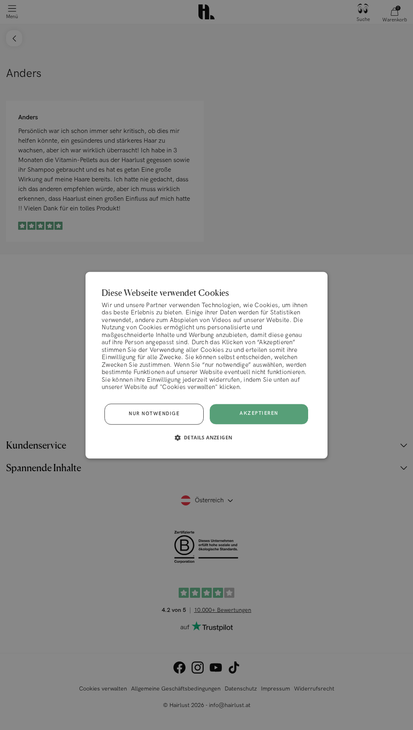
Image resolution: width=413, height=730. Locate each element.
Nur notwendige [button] (154, 414)
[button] (207, 437)
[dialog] (206, 365)
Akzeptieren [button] (259, 414)
